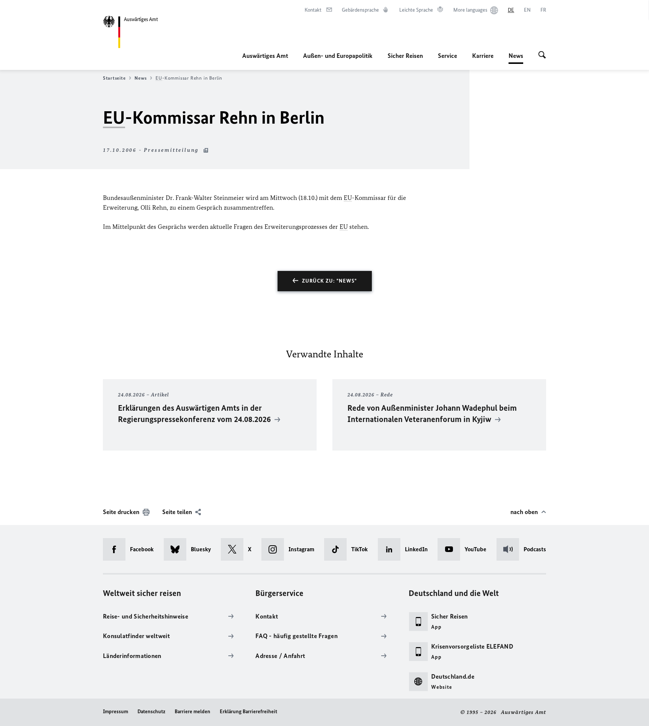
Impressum (115, 711)
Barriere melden (192, 711)
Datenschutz (151, 711)
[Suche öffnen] (542, 55)
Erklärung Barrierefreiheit (248, 711)
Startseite (114, 78)
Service (447, 55)
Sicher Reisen (405, 55)
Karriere (483, 55)
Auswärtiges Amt (265, 55)
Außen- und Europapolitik (338, 55)
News (516, 58)
